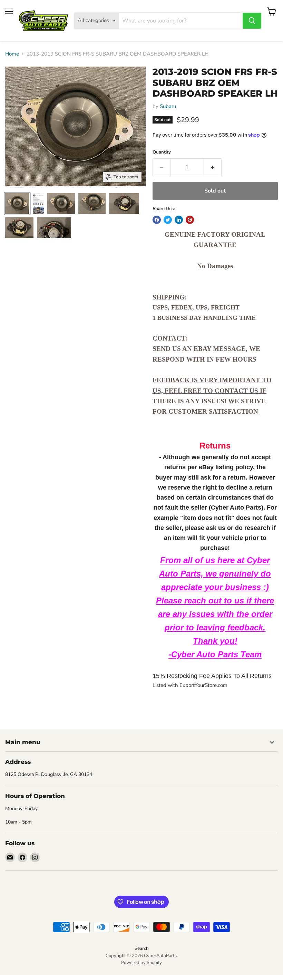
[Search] (252, 21)
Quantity (162, 152)
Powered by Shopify (141, 962)
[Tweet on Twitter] (168, 220)
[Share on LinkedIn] (179, 220)
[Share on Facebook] (157, 220)
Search (141, 948)
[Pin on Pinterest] (190, 220)
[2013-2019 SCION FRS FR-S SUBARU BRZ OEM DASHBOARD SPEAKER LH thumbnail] (17, 204)
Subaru (168, 106)
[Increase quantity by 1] (213, 167)
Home (12, 54)
